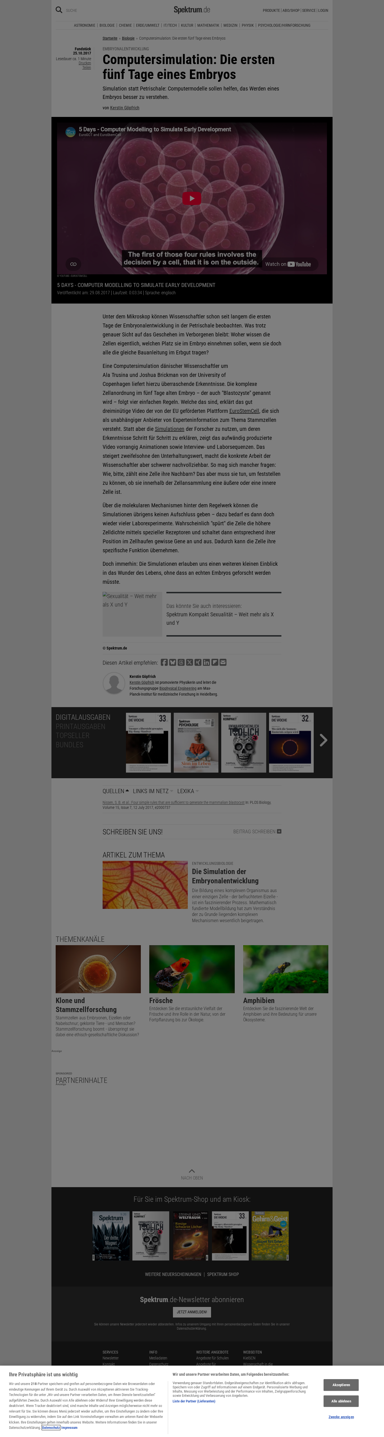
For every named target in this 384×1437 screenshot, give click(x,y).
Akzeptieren (341, 1385)
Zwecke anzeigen (341, 1417)
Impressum (69, 1427)
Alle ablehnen (341, 1401)
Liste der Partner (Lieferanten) (194, 1401)
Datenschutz (51, 1427)
